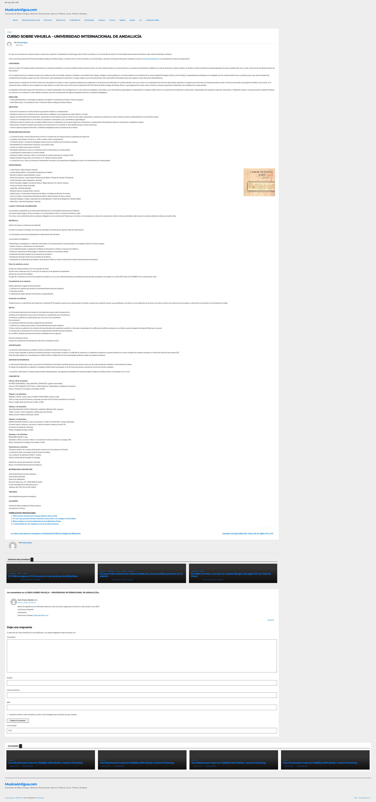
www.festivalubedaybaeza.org (151, 59)
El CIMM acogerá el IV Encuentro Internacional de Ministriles (42, 576)
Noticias (48, 20)
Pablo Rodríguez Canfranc (30, 579)
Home (355, 798)
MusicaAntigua (22, 42)
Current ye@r (12, 725)
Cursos (101, 20)
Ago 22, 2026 (197, 766)
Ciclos (112, 20)
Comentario (11, 637)
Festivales (89, 20)
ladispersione (27, 766)
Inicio (15, 20)
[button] (366, 20)
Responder (271, 620)
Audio (132, 20)
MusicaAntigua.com (21, 10)
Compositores (152, 20)
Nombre (9, 678)
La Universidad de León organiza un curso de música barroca (36, 524)
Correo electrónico (13, 690)
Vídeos (123, 20)
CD (140, 20)
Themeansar (40, 798)
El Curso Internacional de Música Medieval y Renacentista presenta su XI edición (141, 575)
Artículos (60, 20)
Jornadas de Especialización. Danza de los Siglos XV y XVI (247, 534)
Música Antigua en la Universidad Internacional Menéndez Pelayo (37, 521)
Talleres (130, 571)
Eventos (25, 573)
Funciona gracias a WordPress (14, 798)
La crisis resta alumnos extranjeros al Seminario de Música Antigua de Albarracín (45, 534)
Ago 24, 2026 (14, 766)
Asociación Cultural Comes (122, 579)
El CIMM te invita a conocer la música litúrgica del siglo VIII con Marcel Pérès (231, 575)
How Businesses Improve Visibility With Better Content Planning (45, 762)
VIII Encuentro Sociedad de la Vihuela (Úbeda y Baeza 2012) (35, 516)
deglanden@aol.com (41, 615)
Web (8, 702)
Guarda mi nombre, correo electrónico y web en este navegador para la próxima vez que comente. (43, 714)
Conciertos (75, 20)
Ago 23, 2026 (105, 766)
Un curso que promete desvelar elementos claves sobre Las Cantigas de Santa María (44, 518)
